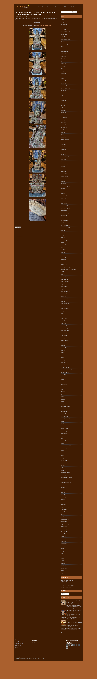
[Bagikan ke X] (18, 227)
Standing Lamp (64, 484)
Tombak (62, 546)
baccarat (62, 66)
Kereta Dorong (64, 247)
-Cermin (62, 19)
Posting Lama (56, 232)
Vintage (62, 570)
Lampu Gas (63, 293)
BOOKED (62, 83)
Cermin (62, 110)
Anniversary (63, 49)
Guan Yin (27, 228)
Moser (62, 360)
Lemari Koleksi (47, 6)
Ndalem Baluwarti (64, 367)
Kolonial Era (63, 262)
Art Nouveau (63, 56)
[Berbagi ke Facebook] (20, 227)
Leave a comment (49, 228)
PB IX (62, 391)
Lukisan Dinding (64, 328)
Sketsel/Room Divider (65, 472)
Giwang (62, 193)
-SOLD (62, 29)
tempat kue (63, 514)
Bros (61, 102)
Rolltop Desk (63, 448)
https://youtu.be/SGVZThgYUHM (44, 25)
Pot (61, 436)
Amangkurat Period (65, 39)
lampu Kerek (63, 296)
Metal (62, 352)
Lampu (62, 274)
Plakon (62, 426)
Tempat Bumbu (64, 509)
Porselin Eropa (64, 433)
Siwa (62, 470)
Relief (62, 443)
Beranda (16, 639)
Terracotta (63, 538)
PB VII (62, 396)
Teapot (62, 499)
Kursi (62, 271)
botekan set (63, 85)
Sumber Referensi (59, 6)
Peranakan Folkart (64, 406)
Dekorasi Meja (64, 139)
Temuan (43, 228)
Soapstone (63, 475)
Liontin (62, 320)
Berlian (62, 73)
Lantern (62, 313)
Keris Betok (63, 252)
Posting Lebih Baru (19, 232)
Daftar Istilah (67, 6)
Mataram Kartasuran (65, 340)
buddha (62, 105)
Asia (61, 61)
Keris (62, 249)
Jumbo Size (63, 230)
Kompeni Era (63, 264)
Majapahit (63, 333)
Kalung (62, 237)
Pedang (62, 401)
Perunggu (63, 413)
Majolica (62, 335)
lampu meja (63, 306)
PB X (62, 399)
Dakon (62, 132)
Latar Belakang (18, 641)
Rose (62, 450)
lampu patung (63, 311)
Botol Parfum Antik (64, 88)
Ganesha (62, 171)
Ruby (62, 455)
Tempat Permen (64, 526)
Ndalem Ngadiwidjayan (65, 369)
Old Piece (63, 377)
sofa (61, 480)
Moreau (62, 357)
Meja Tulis (63, 350)
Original (62, 379)
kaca (61, 232)
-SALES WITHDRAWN (65, 27)
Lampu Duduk (63, 289)
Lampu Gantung (64, 276)
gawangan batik (64, 178)
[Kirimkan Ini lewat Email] (15, 227)
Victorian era (63, 568)
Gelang (62, 183)
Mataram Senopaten (65, 342)
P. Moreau (63, 382)
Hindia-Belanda (64, 208)
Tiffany (62, 541)
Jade (61, 222)
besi (61, 76)
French (62, 161)
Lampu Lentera (64, 298)
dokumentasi (63, 149)
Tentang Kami (40, 6)
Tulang (62, 556)
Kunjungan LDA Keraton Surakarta (68, 269)
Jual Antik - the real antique (27, 657)
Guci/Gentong (63, 200)
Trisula (62, 553)
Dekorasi (62, 137)
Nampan (62, 364)
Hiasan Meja (63, 205)
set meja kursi (63, 458)
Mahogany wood (64, 330)
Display (62, 147)
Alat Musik (63, 36)
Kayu (38, 228)
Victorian (62, 565)
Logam (62, 323)
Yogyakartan (63, 573)
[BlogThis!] (17, 227)
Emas (62, 151)
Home (34, 6)
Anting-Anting (63, 51)
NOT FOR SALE (64, 372)
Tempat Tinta (63, 533)
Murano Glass (63, 362)
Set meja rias (63, 460)
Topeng (62, 551)
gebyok (62, 181)
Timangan (63, 543)
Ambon (62, 41)
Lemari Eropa (63, 318)
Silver (62, 465)
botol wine (63, 90)
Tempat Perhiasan (64, 524)
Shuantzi (62, 462)
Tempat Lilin (63, 516)
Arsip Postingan (18, 645)
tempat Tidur (63, 531)
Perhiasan (63, 411)
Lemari (62, 315)
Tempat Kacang (64, 511)
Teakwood (63, 497)
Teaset (62, 502)
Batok (62, 71)
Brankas (62, 93)
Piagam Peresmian (64, 418)
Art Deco (62, 54)
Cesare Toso (63, 115)
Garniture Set (63, 176)
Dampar (62, 134)
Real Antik (63, 440)
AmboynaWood (64, 44)
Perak (62, 404)
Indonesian (63, 215)
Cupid (62, 129)
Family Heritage (64, 156)
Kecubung (63, 244)
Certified (62, 112)
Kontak (72, 6)
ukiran (62, 558)
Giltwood (62, 191)
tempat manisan (64, 519)
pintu (62, 421)
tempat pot (63, 529)
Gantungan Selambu (65, 173)
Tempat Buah (63, 507)
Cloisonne (63, 125)
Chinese (62, 120)
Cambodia (63, 107)
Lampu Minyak (64, 308)
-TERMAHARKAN (23, 228)
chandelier (63, 117)
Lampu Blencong (64, 281)
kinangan (62, 257)
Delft (62, 142)
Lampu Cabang (64, 284)
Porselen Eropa (64, 428)
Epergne (62, 154)
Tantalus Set (63, 494)
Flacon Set (63, 159)
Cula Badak (63, 127)
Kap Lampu (63, 240)
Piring (62, 423)
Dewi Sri (62, 144)
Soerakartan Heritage (65, 477)
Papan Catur (63, 384)
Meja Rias (63, 347)
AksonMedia (25, 658)
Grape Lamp (63, 196)
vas (61, 560)
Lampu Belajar (64, 279)
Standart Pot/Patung (65, 482)
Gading (62, 166)
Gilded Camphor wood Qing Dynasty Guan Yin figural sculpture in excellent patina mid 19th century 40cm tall (35, 13)
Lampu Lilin (63, 301)
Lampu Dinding (64, 286)
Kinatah (62, 259)
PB (61, 389)
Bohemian (63, 78)
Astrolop (62, 63)
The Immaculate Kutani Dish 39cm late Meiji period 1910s (73, 601)
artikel (62, 58)
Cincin (62, 122)
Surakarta (63, 487)
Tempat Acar (63, 504)
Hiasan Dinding (64, 203)
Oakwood (63, 374)
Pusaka (62, 438)
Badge (62, 68)
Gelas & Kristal (64, 186)
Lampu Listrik (63, 303)
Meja (62, 345)
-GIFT (62, 22)
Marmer (62, 338)
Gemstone (63, 188)
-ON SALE (63, 24)
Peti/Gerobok (63, 416)
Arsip (53, 6)
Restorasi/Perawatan (65, 445)
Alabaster (63, 34)
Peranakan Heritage (65, 409)
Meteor (62, 355)
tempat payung (64, 521)
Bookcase (63, 80)
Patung (40, 228)
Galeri (62, 169)
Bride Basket (63, 98)
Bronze (62, 100)
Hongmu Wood (64, 210)
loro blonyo (63, 325)
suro (61, 489)
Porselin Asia (63, 431)
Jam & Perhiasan (64, 225)
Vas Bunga (63, 563)
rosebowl (63, 453)
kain (61, 235)
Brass (62, 95)
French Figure (63, 164)
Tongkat (62, 548)
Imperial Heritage (33, 228)
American (62, 46)
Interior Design (64, 220)
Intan (62, 218)
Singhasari (63, 467)
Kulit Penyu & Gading (65, 267)
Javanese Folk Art (64, 227)
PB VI (62, 394)
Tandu (62, 492)
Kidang (62, 254)
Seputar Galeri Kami (19, 643)
